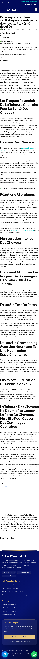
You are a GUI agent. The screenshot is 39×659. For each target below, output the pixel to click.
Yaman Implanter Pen (8, 614)
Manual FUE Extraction (9, 611)
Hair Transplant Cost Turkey (10, 588)
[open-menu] (36, 9)
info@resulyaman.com (29, 2)
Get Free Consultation (19, 637)
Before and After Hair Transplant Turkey (14, 595)
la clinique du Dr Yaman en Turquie (22, 230)
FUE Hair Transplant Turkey (10, 608)
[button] (19, 62)
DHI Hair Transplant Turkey (10, 604)
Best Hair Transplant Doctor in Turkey (13, 591)
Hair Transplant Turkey (9, 585)
